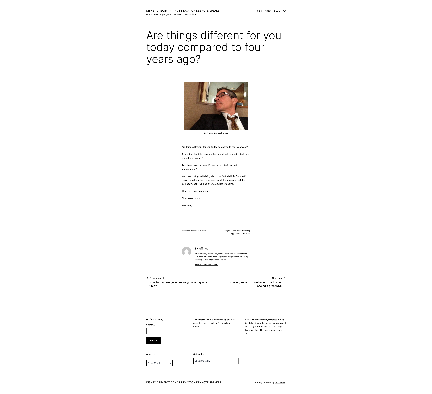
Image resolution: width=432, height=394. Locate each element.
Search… (150, 325)
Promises (246, 234)
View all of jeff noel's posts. (206, 264)
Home (258, 10)
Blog (189, 205)
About (268, 10)
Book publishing (243, 230)
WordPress (280, 382)
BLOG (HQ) (280, 10)
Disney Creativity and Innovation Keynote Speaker (183, 10)
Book (239, 234)
